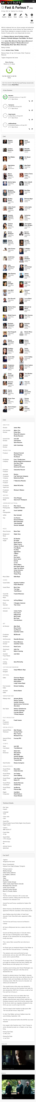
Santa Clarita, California (9, 872)
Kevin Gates (17, 559)
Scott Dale (11, 357)
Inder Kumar (11, 248)
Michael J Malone (19, 490)
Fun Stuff (6, 855)
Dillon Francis (18, 544)
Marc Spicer (17, 506)
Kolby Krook (17, 614)
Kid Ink (16, 561)
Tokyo (4, 878)
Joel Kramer (17, 440)
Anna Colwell (28, 182)
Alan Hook (17, 626)
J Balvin (16, 553)
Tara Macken (28, 373)
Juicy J (15, 555)
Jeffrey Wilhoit (18, 600)
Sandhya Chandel (10, 349)
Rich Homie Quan (19, 566)
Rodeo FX (16, 780)
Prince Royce (17, 564)
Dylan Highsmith (19, 679)
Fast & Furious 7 (17, 7)
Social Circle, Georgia (9, 887)
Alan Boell (27, 165)
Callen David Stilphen (11, 207)
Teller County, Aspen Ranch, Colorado (13, 884)
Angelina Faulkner (19, 583)
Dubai (4, 876)
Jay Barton (17, 787)
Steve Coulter (28, 365)
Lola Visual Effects (19, 778)
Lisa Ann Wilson (18, 712)
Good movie (11, 114)
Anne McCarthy (18, 662)
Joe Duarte (17, 518)
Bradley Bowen (10, 199)
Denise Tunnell (18, 700)
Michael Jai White (27, 307)
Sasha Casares (26, 349)
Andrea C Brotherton (20, 708)
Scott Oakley (28, 357)
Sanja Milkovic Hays (20, 670)
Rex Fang (16, 618)
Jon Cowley (17, 773)
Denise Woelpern (10, 232)
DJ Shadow (17, 538)
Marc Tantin (17, 734)
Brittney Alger (28, 198)
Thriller (16, 50)
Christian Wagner (19, 677)
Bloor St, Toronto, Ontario (10, 891)
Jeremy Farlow (18, 732)
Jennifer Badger (18, 756)
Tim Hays (16, 589)
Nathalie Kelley (27, 324)
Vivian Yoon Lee (11, 399)
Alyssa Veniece (10, 174)
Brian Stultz (17, 628)
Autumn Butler (18, 698)
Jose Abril (10, 290)
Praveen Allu (17, 789)
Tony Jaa (27, 382)
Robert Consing (18, 651)
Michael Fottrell (19, 453)
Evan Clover (17, 613)
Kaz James (17, 557)
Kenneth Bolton (18, 520)
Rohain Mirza (28, 332)
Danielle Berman (19, 639)
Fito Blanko (17, 548)
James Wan (17, 427)
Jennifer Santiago (19, 710)
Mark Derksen (18, 794)
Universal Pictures (19, 467)
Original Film (18, 465)
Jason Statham (19, 36)
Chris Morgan (18, 498)
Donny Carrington (19, 763)
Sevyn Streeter (18, 570)
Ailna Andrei (17, 753)
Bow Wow (27, 190)
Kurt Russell (11, 298)
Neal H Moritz (18, 455)
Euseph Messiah (26, 241)
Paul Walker (22, 38)
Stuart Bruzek (18, 796)
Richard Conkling (19, 686)
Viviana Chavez (26, 399)
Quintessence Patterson (21, 704)
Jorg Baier (17, 792)
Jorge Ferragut (10, 282)
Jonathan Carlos (18, 632)
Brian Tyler (17, 531)
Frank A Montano (19, 594)
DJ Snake (16, 540)
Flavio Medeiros (18, 584)
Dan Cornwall (18, 515)
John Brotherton (11, 266)
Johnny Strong (26, 274)
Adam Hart (17, 751)
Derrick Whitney (26, 232)
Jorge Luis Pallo (27, 282)
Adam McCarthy (18, 485)
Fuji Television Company (21, 476)
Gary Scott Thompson (20, 500)
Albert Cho (17, 430)
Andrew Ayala (12, 182)
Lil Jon (16, 563)
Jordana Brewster (10, 149)
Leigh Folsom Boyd (19, 683)
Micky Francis (12, 315)
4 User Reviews (7, 90)
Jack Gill (16, 439)
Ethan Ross (17, 432)
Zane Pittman (26, 407)
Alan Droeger (18, 730)
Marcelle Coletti (19, 758)
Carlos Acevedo (18, 771)
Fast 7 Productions (19, 459)
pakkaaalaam (12, 123)
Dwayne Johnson (9, 36)
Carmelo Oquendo (10, 216)
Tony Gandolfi (18, 523)
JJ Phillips (27, 248)
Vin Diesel (29, 38)
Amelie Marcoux (18, 783)
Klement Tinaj (27, 291)
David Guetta (18, 542)
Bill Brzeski (17, 634)
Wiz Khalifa (17, 572)
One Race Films (18, 463)
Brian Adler (17, 769)
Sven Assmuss (18, 620)
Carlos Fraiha (18, 611)
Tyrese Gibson (10, 391)
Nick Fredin (17, 616)
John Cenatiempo (28, 266)
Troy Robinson (18, 748)
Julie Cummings (18, 445)
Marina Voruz (12, 307)
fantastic (11, 105)
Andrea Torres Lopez (28, 174)
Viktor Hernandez (27, 391)
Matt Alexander (18, 521)
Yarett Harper (12, 407)
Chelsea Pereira (10, 224)
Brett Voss (17, 587)
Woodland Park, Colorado (10, 885)
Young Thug (17, 574)
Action (8, 50)
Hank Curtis (17, 646)
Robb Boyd (17, 576)
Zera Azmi (17, 706)
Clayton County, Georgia (9, 882)
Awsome (10, 95)
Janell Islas (11, 257)
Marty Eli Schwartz (19, 434)
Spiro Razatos (18, 442)
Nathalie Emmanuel (11, 324)
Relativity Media (19, 478)
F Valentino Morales (20, 481)
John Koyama (12, 273)
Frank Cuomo (18, 720)
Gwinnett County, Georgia (10, 889)
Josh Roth (17, 654)
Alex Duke (17, 754)
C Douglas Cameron (19, 603)
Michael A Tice (18, 735)
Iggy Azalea (11, 165)
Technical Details (8, 803)
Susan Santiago (10, 374)
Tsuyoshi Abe (18, 760)
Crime (12, 50)
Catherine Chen (27, 216)
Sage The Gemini (19, 568)
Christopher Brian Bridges (28, 224)
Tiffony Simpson (19, 714)
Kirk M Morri (17, 681)
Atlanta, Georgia (7, 871)
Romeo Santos (26, 341)
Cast (4, 136)
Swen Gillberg (18, 775)
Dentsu (16, 474)
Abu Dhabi (5, 880)
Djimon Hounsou (10, 241)
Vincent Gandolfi (19, 525)
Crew (4, 420)
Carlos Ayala (28, 207)
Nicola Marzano (18, 436)
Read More (15, 85)
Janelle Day (17, 785)
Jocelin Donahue (27, 257)
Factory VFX (17, 738)
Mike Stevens (28, 315)
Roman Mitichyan (11, 341)
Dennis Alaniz (18, 690)
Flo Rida (16, 550)
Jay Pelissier (17, 630)
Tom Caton (17, 605)
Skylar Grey (17, 534)
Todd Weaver (18, 591)
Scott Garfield (18, 510)
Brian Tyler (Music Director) (18, 45)
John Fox (16, 649)
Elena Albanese (18, 642)
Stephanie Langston (11, 366)
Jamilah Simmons (19, 702)
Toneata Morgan (10, 382)
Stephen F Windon (19, 508)
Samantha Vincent (19, 469)
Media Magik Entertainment (22, 461)
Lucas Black (27, 298)
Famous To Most (19, 546)
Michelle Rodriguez (13, 38)
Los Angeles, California (9, 874)
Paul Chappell (12, 332)
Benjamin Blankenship (11, 191)
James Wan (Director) (11, 41)
